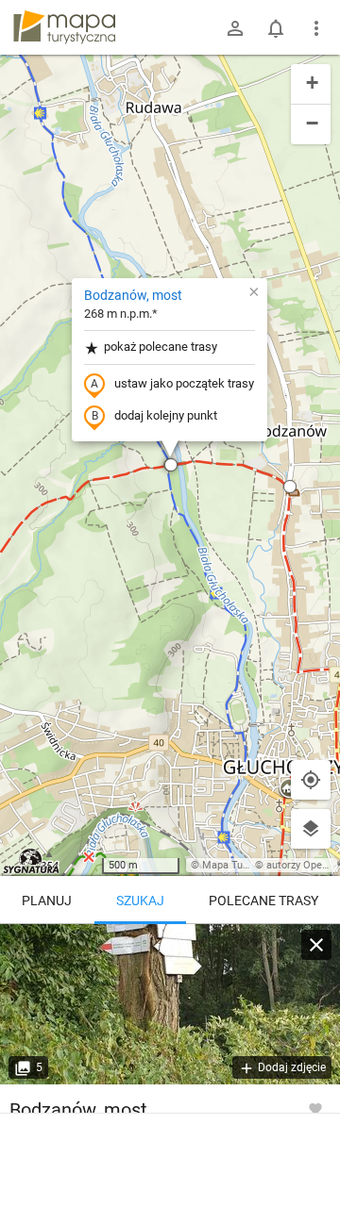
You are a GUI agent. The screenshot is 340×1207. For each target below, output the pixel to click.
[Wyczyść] (316, 945)
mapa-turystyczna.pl (64, 27)
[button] (171, 464)
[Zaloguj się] (235, 28)
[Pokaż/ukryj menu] (316, 28)
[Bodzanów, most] (170, 1004)
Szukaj (140, 900)
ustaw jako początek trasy (184, 383)
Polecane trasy (263, 900)
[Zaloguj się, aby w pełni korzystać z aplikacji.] (315, 1108)
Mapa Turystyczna (244, 865)
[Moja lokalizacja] (311, 780)
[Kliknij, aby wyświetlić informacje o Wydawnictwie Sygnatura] (31, 861)
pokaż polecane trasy (160, 346)
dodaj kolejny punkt (165, 415)
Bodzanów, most (133, 295)
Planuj (47, 900)
